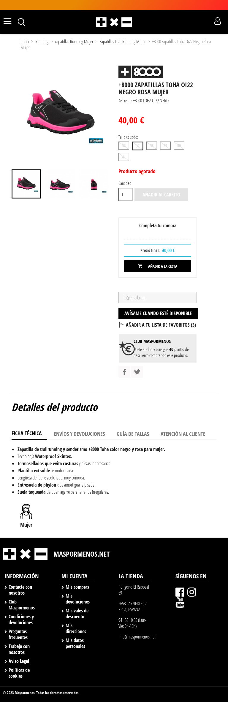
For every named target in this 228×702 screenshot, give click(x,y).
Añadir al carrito (161, 194)
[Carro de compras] (207, 21)
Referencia (125, 101)
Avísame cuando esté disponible (158, 313)
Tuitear (137, 372)
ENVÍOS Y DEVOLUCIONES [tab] (79, 433)
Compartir (124, 372)
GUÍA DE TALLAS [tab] (133, 433)
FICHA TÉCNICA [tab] (27, 433)
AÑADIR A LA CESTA (157, 266)
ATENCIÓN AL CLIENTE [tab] (183, 433)
